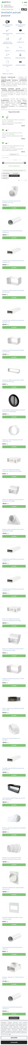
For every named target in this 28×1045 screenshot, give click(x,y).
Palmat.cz (7, 104)
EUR (26, 5)
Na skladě (6, 157)
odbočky (24, 100)
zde (10, 1034)
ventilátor (24, 103)
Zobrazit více (13, 154)
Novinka (15, 160)
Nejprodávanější (14, 175)
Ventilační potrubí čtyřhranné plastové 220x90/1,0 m (13, 146)
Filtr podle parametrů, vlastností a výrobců (13, 170)
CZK (24, 5)
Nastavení (14, 1038)
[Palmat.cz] (6, 2)
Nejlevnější (15, 173)
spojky (2, 102)
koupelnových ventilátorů (8, 106)
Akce (10, 160)
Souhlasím (14, 1042)
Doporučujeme (6, 173)
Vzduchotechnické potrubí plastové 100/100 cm (12, 133)
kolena (19, 100)
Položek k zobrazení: (14, 166)
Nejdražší (5, 175)
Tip (20, 160)
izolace (19, 102)
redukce (7, 102)
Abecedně (5, 178)
